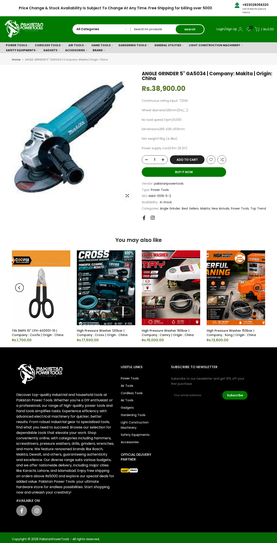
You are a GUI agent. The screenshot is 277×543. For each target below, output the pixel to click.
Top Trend (258, 208)
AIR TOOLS (76, 45)
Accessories (130, 442)
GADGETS (50, 50)
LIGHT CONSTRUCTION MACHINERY (214, 45)
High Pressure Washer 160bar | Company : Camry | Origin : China (168, 332)
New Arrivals (220, 208)
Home (16, 59)
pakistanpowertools (169, 183)
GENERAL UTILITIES (167, 45)
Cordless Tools (132, 393)
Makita (205, 208)
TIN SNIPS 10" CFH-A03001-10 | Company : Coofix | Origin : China (37, 332)
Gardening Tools (133, 415)
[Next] (257, 287)
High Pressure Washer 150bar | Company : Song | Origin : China (231, 332)
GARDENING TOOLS (132, 45)
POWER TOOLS (16, 45)
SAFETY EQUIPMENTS (20, 50)
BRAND (98, 50)
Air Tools (127, 386)
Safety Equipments (135, 435)
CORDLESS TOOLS (48, 45)
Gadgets (127, 407)
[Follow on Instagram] (153, 218)
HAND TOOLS (101, 45)
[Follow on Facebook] (144, 218)
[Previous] (19, 287)
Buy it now (184, 172)
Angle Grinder (170, 208)
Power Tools (160, 190)
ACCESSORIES (75, 50)
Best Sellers (190, 208)
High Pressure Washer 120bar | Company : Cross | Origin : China (102, 332)
